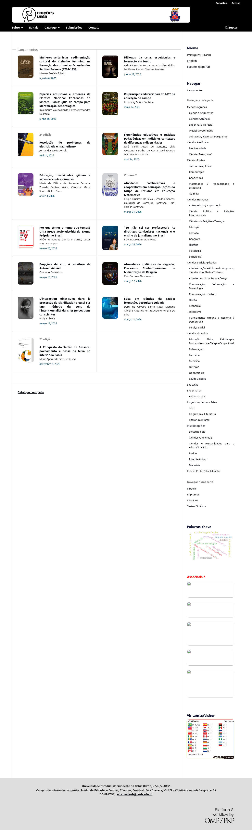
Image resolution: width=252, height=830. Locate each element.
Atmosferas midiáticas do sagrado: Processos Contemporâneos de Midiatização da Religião (149, 268)
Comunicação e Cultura (202, 294)
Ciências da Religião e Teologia (206, 221)
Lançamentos (195, 90)
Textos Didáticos (196, 506)
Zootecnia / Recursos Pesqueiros (208, 136)
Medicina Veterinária (201, 130)
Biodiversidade (197, 148)
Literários (192, 500)
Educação (194, 227)
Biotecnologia (197, 431)
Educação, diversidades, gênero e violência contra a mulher (64, 177)
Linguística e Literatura (202, 414)
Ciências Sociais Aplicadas (202, 262)
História (193, 245)
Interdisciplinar (198, 459)
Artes (192, 408)
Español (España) (198, 67)
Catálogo (50, 27)
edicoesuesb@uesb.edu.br (135, 794)
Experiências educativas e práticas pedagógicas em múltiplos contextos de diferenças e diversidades (149, 138)
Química (194, 193)
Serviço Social (197, 327)
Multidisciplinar (196, 426)
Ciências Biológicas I (200, 154)
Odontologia (196, 373)
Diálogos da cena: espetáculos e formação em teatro (149, 59)
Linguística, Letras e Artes (202, 402)
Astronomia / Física (200, 166)
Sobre (16, 27)
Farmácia (194, 355)
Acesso (236, 3)
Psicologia (195, 250)
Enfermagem (196, 349)
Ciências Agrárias (197, 107)
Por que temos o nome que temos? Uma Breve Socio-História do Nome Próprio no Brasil (64, 231)
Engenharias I (197, 396)
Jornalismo (195, 311)
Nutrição (194, 367)
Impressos (193, 494)
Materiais (194, 465)
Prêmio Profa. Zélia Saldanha (203, 471)
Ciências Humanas (197, 199)
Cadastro (221, 3)
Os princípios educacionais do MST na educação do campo (149, 96)
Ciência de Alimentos (201, 113)
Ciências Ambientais (200, 437)
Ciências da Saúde (197, 333)
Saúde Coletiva (197, 378)
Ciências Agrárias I (199, 119)
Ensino (193, 453)
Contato (93, 27)
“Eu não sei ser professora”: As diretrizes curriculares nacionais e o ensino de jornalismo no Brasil (149, 231)
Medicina (194, 361)
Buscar (232, 27)
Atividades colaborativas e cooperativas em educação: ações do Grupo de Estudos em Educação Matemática (149, 189)
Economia (195, 306)
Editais (33, 27)
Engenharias (194, 390)
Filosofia (194, 233)
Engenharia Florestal (201, 124)
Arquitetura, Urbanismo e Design (208, 278)
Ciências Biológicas (198, 142)
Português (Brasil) (199, 55)
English (192, 61)
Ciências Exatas (196, 160)
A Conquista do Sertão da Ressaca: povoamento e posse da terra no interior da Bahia (64, 351)
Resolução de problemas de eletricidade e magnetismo (64, 144)
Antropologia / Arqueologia (205, 205)
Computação (196, 172)
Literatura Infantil (199, 420)
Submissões (74, 27)
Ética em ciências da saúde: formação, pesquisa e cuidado (149, 300)
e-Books (191, 488)
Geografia (194, 239)
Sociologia (195, 256)
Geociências (196, 178)
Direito (193, 300)
